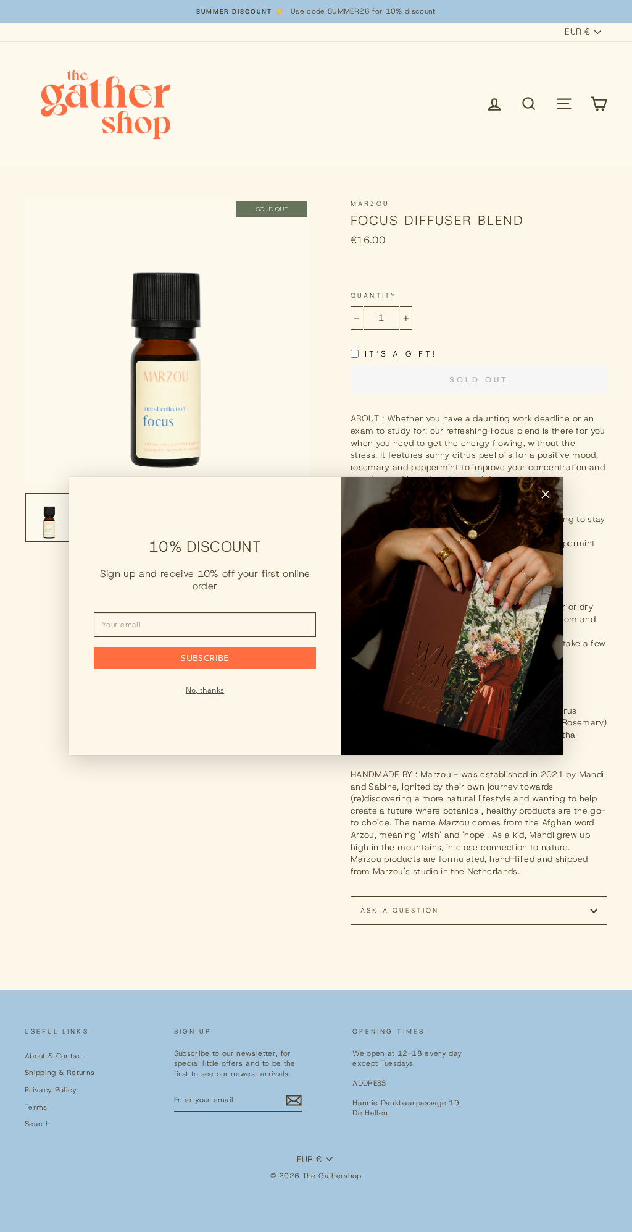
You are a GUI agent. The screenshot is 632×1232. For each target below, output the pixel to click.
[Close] (546, 496)
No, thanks (205, 690)
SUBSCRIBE (204, 658)
